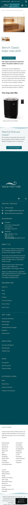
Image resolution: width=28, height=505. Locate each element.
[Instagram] (25, 198)
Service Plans (6, 304)
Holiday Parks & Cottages (9, 327)
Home (3, 10)
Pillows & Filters (6, 368)
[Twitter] (22, 198)
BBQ (3, 380)
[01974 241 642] (3, 208)
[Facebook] (18, 198)
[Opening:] (3, 232)
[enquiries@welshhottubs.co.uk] (3, 211)
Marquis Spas (6, 321)
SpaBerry (4, 330)
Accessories (5, 362)
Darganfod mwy (14, 277)
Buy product (9, 58)
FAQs (3, 293)
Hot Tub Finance (7, 300)
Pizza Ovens (5, 384)
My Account (5, 307)
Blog (3, 290)
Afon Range (5, 324)
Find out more (6, 261)
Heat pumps (5, 333)
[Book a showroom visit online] (3, 213)
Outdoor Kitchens (7, 387)
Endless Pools (6, 351)
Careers (4, 297)
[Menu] (22, 5)
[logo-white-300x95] (6, 5)
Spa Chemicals (6, 365)
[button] (26, 5)
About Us (4, 287)
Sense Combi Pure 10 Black (10, 120)
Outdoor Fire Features (8, 390)
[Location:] (3, 223)
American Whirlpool (8, 318)
